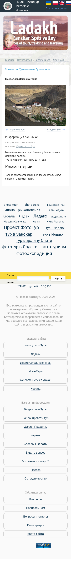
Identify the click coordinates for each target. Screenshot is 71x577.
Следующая (54, 129)
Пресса (35, 470)
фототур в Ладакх (19, 247)
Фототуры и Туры (35, 345)
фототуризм (53, 247)
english (46, 286)
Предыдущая (17, 129)
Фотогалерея (24, 60)
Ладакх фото (58, 217)
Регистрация (35, 525)
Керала (8, 216)
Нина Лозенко (55, 221)
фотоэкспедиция (34, 253)
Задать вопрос (35, 452)
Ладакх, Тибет (42, 60)
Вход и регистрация (56, 8)
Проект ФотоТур (25, 146)
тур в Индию (53, 234)
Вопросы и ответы (35, 516)
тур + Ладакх (55, 228)
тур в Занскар (19, 234)
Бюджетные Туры (55, 205)
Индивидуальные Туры (35, 362)
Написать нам (35, 508)
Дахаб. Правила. (35, 426)
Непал (36, 222)
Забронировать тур (35, 418)
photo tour (11, 204)
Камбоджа (56, 210)
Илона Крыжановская (22, 210)
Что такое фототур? (35, 461)
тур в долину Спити (34, 241)
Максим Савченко (15, 221)
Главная (9, 60)
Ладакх (40, 216)
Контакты (35, 499)
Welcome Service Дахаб (35, 380)
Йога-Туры (36, 371)
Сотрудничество (35, 478)
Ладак (24, 216)
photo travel (32, 204)
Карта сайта (35, 534)
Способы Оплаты (35, 444)
